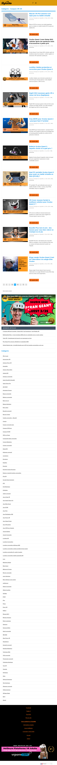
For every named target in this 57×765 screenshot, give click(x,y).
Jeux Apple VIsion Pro (8, 500)
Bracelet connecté (7, 411)
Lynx (4, 559)
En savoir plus (34, 34)
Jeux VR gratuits (7, 524)
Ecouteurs (5, 459)
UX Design (5, 672)
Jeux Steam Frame (7, 521)
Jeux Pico (5, 510)
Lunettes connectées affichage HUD (11, 545)
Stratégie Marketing (7, 648)
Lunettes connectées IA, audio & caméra (12, 552)
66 (17, 284)
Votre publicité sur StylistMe (28, 721)
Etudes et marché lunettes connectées (12, 473)
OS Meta (5, 593)
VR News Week (6, 693)
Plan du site (28, 717)
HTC (4, 483)
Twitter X (28, 711)
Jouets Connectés (7, 534)
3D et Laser (5, 356)
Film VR (4, 476)
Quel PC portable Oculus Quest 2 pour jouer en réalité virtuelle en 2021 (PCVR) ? (41, 174)
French (44, 763)
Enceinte (5, 466)
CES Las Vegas (6, 435)
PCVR (4, 596)
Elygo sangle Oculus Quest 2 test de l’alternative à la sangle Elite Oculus (41, 259)
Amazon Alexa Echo (7, 369)
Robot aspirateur (7, 621)
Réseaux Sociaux (7, 617)
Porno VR (5, 607)
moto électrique (6, 576)
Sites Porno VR (6, 638)
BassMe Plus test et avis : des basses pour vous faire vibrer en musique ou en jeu (41, 230)
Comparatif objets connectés (10, 438)
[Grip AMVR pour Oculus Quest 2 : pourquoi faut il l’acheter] (15, 125)
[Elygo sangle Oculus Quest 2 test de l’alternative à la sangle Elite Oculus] (15, 263)
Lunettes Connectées (8, 541)
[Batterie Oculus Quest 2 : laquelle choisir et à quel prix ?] (15, 153)
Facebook (28, 707)
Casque (4, 421)
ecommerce (5, 455)
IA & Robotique (6, 486)
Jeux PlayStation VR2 (8, 514)
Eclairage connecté (7, 452)
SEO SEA (5, 634)
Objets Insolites (6, 590)
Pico (4, 600)
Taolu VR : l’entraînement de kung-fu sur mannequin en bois (17, 338)
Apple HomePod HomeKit (9, 380)
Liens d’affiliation (28, 728)
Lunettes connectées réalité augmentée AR (13, 555)
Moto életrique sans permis (9, 579)
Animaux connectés (7, 376)
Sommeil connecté (7, 645)
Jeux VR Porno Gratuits (8, 528)
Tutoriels (5, 669)
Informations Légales (28, 725)
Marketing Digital (7, 562)
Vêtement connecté (7, 686)
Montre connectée (7, 572)
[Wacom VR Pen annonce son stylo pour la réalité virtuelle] (15, 20)
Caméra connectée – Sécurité (10, 417)
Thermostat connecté (8, 658)
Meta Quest (5, 566)
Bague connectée (7, 393)
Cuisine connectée (7, 445)
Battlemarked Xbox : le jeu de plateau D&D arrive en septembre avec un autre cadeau (23, 334)
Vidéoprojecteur (6, 689)
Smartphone (6, 641)
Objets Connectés (7, 586)
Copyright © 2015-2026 (28, 731)
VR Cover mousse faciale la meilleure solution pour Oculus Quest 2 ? (40, 202)
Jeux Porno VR (6, 517)
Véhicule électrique (7, 679)
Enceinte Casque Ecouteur (9, 469)
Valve (4, 676)
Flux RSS (28, 714)
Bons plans (5, 407)
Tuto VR (5, 665)
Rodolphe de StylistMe (39, 18)
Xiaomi (4, 700)
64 (12, 284)
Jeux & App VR (6, 497)
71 (23, 284)
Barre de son (6, 400)
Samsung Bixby (6, 627)
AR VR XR (5, 387)
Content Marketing (7, 442)
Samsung (5, 624)
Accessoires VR (6, 359)
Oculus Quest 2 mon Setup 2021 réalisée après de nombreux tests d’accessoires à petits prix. (41, 41)
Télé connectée (6, 655)
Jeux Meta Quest (7, 504)
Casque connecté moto (8, 424)
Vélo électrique (6, 683)
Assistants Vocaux (7, 390)
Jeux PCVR (5, 507)
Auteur (28, 738)
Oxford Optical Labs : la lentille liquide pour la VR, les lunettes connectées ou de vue (23, 345)
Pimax (4, 603)
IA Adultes (5, 490)
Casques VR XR (6, 431)
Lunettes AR (6, 538)
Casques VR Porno (7, 428)
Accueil (28, 735)
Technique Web (6, 652)
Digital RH (5, 449)
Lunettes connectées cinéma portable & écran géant (15, 548)
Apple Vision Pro (7, 383)
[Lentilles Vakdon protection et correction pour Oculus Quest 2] (15, 73)
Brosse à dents (6, 414)
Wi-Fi (4, 696)
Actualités (5, 366)
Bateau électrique (7, 404)
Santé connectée (7, 631)
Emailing (5, 462)
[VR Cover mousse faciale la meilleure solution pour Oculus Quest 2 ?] (15, 206)
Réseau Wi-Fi (6, 614)
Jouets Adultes (6, 531)
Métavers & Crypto (7, 569)
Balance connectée (7, 397)
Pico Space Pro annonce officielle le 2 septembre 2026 (16, 341)
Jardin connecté (7, 493)
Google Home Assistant (8, 479)
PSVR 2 (4, 610)
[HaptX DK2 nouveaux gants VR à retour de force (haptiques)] (15, 99)
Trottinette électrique (8, 662)
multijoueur (5, 583)
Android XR (5, 373)
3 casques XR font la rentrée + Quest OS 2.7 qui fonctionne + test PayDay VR (21, 331)
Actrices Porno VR (7, 362)
